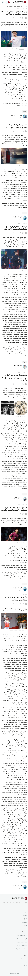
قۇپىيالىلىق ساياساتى (22, 939)
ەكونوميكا (24, 922)
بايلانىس (25, 962)
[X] (14, 18)
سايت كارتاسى (23, 959)
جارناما (25, 966)
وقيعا (15, 6)
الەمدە (25, 926)
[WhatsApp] (23, 18)
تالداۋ (25, 919)
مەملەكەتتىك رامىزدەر (22, 942)
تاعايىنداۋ (11, 6)
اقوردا (7, 6)
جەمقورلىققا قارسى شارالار (21, 946)
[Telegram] (20, 18)
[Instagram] (26, 18)
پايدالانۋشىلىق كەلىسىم (21, 936)
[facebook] (20, 902)
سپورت (24, 111)
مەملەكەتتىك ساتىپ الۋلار (21, 949)
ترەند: (25, 6)
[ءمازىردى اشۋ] (3, 2)
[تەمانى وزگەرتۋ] (7, 2)
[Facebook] (17, 18)
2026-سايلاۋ (20, 6)
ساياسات (25, 916)
